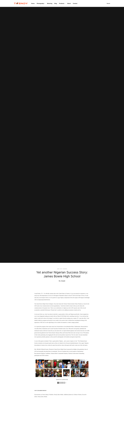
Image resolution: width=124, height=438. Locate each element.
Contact (75, 3)
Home (33, 3)
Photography (40, 3)
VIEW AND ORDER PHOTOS (40, 390)
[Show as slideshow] (62, 379)
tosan (63, 281)
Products (61, 3)
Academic (65, 268)
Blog (55, 3)
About (69, 3)
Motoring (49, 3)
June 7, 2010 (59, 268)
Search (108, 3)
